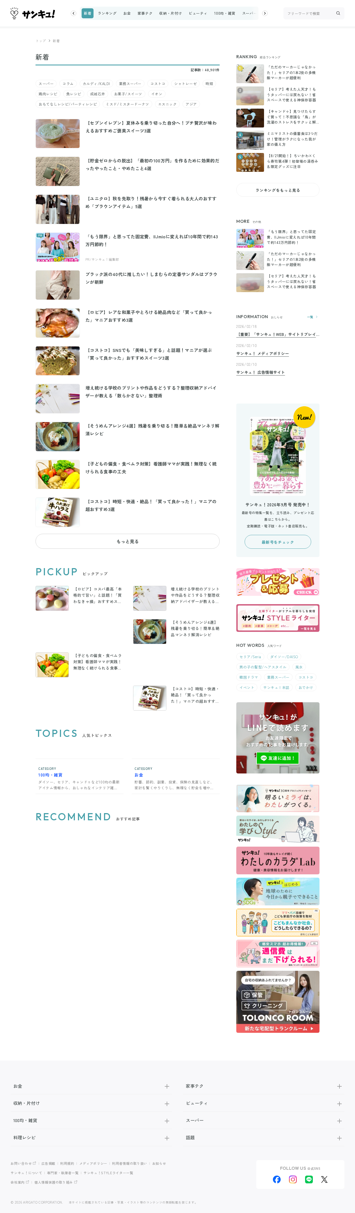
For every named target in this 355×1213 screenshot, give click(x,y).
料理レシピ (24, 1137)
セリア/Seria (250, 656)
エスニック (167, 104)
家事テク (145, 13)
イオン (157, 93)
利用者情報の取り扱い (129, 1163)
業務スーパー (130, 83)
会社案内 (18, 1182)
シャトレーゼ (185, 83)
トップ (41, 40)
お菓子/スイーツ (128, 93)
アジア (191, 104)
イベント (246, 687)
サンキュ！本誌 (276, 687)
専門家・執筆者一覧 (63, 1172)
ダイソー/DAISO (284, 656)
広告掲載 (48, 1163)
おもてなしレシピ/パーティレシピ (68, 104)
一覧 (310, 316)
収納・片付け (170, 13)
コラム (68, 83)
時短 (209, 83)
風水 (299, 667)
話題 (190, 1137)
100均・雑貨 (224, 13)
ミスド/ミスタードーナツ (127, 104)
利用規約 (67, 1163)
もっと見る (127, 541)
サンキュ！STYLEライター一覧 (108, 1172)
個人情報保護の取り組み (53, 1182)
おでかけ (305, 687)
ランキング (107, 13)
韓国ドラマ (248, 677)
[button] (73, 13)
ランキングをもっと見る (277, 190)
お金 (127, 13)
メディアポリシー (93, 1163)
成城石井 (97, 93)
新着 (87, 13)
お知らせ (159, 1163)
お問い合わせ (21, 1163)
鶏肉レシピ (48, 93)
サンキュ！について (26, 1172)
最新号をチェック (278, 542)
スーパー (249, 13)
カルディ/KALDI (96, 83)
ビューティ (198, 13)
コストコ (157, 83)
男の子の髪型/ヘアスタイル (262, 667)
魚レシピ (73, 93)
